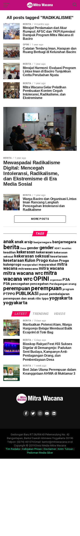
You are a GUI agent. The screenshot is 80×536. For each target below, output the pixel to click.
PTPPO (9, 294)
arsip (28, 242)
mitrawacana (28, 269)
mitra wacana (51, 268)
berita (11, 247)
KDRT (58, 248)
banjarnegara (42, 242)
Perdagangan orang (62, 283)
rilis (38, 298)
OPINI (41, 278)
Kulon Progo (36, 260)
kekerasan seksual (31, 256)
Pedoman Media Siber (40, 452)
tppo (45, 298)
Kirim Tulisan (65, 449)
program (68, 289)
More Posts (40, 218)
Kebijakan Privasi (32, 449)
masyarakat (30, 264)
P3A (66, 279)
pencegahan (20, 284)
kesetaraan (58, 256)
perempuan (16, 288)
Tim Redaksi (13, 449)
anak (8, 241)
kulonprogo (12, 264)
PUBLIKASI (27, 293)
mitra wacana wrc (23, 273)
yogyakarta (60, 298)
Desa (23, 248)
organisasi (56, 280)
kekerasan (26, 252)
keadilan (66, 248)
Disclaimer (50, 449)
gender (33, 248)
